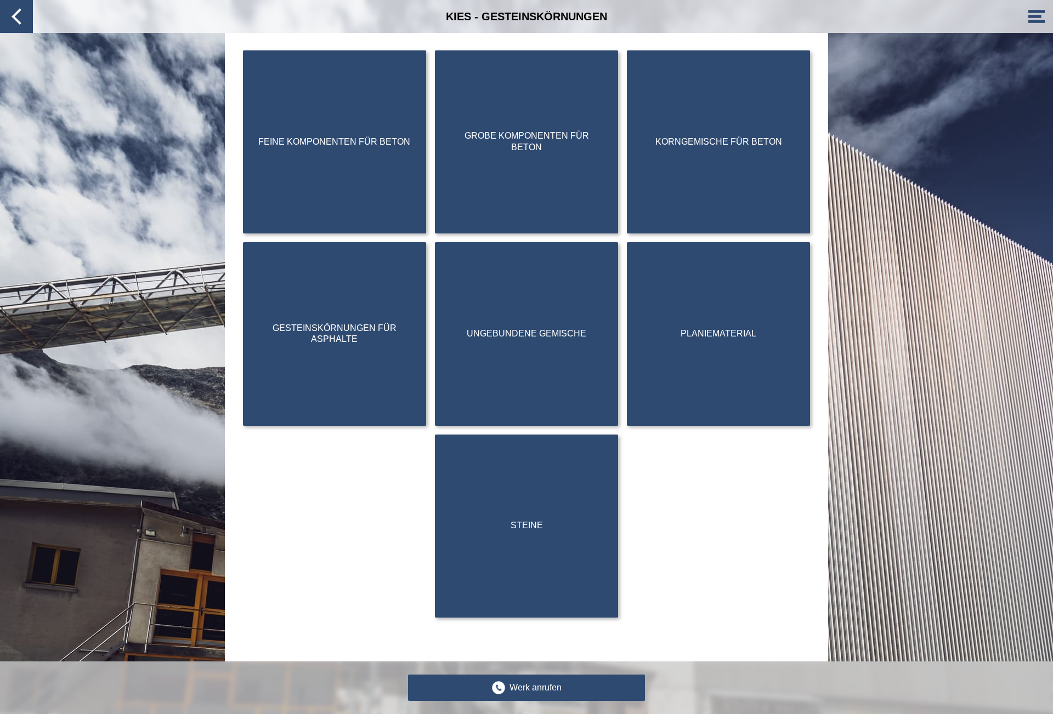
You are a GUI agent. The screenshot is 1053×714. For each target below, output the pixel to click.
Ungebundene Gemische (526, 333)
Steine (527, 525)
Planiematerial (718, 333)
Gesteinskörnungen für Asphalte (335, 333)
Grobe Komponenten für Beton (527, 141)
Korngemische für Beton (718, 141)
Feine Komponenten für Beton (334, 141)
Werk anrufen (535, 687)
